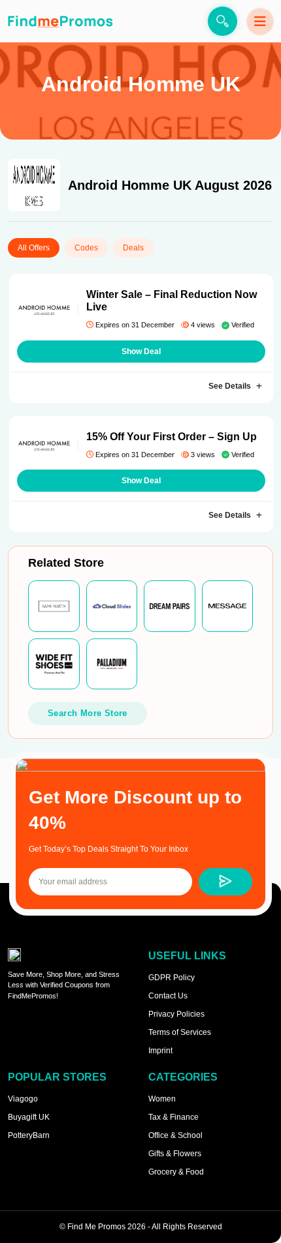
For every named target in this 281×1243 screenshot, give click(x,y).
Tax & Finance (173, 1117)
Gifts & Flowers (174, 1153)
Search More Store (87, 713)
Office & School (175, 1135)
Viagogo (23, 1098)
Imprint (160, 1050)
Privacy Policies (176, 1014)
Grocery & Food (176, 1171)
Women (162, 1098)
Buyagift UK (29, 1117)
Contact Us (168, 995)
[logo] (60, 21)
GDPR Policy (171, 977)
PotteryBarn (29, 1135)
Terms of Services (179, 1032)
